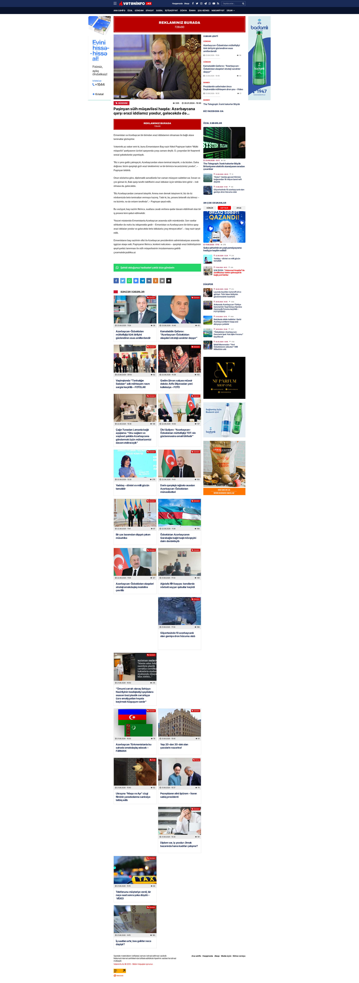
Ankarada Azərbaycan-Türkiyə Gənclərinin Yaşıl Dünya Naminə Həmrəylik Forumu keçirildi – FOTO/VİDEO (228, 308)
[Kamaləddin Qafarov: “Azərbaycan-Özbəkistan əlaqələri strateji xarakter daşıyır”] (179, 312)
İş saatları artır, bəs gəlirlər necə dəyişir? (133, 943)
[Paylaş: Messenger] (136, 280)
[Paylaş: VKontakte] (149, 280)
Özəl (130, 10)
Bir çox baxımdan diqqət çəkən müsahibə (133, 536)
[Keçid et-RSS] (218, 3)
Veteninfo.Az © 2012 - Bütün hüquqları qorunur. (133, 964)
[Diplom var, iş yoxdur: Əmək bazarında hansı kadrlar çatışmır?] (179, 823)
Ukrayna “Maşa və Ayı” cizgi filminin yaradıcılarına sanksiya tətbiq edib (133, 797)
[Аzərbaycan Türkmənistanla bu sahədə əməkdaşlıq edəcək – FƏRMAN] (135, 725)
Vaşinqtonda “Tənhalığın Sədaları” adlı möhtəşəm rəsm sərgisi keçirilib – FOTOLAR (133, 384)
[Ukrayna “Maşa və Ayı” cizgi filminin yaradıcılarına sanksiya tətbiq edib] (135, 774)
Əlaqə (217, 956)
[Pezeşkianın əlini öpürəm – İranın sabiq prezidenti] (179, 774)
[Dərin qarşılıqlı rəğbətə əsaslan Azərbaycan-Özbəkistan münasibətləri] (179, 466)
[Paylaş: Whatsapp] (129, 280)
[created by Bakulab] (179, 975)
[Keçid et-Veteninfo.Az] (135, 3)
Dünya (183, 10)
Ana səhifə (119, 10)
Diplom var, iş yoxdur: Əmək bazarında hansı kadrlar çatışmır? (179, 844)
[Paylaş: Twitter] (122, 280)
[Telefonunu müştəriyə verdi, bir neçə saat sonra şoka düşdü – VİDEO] (135, 872)
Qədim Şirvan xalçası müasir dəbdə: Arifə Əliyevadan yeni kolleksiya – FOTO (176, 384)
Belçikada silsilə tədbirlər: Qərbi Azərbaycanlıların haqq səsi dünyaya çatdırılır (227, 321)
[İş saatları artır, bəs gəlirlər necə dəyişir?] (135, 921)
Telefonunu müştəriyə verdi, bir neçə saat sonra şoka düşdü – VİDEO (133, 895)
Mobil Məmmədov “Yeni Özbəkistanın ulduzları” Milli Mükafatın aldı (226, 346)
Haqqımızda (207, 956)
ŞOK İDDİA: (229, 272)
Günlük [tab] (210, 208)
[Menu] (116, 3)
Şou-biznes (203, 10)
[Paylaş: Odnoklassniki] (155, 280)
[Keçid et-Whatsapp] (210, 3)
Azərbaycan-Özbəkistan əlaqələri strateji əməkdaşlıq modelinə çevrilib (135, 587)
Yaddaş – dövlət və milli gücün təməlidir (132, 487)
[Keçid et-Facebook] (193, 3)
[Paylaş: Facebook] (116, 280)
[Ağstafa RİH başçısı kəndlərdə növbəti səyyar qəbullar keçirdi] (179, 564)
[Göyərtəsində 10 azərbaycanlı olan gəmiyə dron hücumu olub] (179, 613)
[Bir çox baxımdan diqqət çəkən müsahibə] (135, 515)
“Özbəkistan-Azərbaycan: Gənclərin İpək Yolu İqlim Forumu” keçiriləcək (228, 334)
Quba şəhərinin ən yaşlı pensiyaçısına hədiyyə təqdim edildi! (222, 249)
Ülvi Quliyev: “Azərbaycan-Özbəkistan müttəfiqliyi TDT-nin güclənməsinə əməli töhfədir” (178, 433)
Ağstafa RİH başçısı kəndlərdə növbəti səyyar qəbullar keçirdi (177, 585)
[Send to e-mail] (162, 280)
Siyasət (150, 10)
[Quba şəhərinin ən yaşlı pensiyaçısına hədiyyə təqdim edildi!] (224, 227)
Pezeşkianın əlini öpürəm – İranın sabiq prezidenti (178, 795)
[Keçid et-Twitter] (197, 3)
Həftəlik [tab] (224, 208)
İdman (192, 10)
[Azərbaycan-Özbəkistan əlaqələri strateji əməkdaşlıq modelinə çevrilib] (135, 564)
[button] (168, 280)
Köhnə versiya (239, 956)
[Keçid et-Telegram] (205, 3)
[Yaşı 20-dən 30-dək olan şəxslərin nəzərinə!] (179, 725)
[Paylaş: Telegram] (142, 280)
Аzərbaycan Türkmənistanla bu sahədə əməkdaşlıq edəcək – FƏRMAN (133, 747)
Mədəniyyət (218, 10)
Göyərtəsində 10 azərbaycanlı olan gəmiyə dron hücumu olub (177, 634)
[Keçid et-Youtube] (214, 3)
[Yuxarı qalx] (351, 975)
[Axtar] (243, 3)
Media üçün (226, 956)
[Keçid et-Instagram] (201, 3)
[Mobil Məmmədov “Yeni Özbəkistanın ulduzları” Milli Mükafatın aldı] (207, 345)
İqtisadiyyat (171, 10)
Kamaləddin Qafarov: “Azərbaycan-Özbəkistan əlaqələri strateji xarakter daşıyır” (178, 334)
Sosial (159, 10)
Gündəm (139, 10)
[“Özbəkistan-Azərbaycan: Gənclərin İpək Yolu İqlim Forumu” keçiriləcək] (207, 332)
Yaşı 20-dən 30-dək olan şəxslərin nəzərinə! (174, 746)
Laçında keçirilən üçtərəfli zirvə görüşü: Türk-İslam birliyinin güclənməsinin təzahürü (227, 294)
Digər (230, 10)
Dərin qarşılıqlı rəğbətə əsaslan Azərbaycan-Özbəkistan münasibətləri (177, 488)
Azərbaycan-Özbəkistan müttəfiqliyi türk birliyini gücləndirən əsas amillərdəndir (133, 334)
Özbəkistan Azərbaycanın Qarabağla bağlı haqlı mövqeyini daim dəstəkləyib (178, 538)
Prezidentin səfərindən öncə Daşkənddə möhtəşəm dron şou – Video (223, 88)
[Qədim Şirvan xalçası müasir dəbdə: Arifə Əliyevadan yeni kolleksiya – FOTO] (179, 361)
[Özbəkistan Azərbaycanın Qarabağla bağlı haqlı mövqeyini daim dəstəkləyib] (179, 515)
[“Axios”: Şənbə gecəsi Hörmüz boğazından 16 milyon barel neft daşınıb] (207, 177)
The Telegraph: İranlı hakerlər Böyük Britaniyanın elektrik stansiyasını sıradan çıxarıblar (224, 166)
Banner (206, 82)
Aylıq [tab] (239, 208)
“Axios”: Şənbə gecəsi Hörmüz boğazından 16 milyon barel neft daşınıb (228, 179)
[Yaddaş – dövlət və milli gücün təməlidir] (135, 466)
